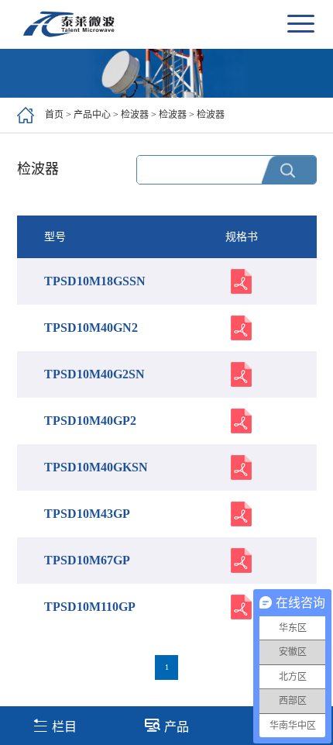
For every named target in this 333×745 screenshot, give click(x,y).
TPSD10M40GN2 (91, 327)
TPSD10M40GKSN (96, 467)
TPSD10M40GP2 (90, 420)
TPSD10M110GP (90, 606)
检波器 (135, 114)
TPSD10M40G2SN (94, 374)
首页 (54, 114)
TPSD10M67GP (87, 560)
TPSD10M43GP (87, 513)
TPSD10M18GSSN (95, 281)
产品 (176, 726)
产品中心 (92, 114)
